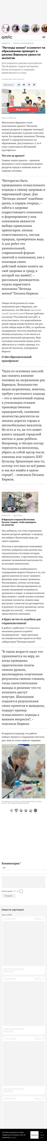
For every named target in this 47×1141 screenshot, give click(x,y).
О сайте (4, 1102)
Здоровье (17, 515)
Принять (34, 1135)
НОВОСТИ (6, 43)
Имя (4, 868)
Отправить (9, 896)
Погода (4, 1099)
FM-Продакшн (6, 1090)
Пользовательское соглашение (12, 1093)
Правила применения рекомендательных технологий (20, 1111)
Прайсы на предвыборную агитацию (14, 1104)
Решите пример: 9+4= (10, 891)
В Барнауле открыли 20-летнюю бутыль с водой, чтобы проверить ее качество (19, 522)
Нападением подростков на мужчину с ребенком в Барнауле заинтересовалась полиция (22, 925)
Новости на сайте (8, 1087)
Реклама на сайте (8, 1096)
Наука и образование (23, 43)
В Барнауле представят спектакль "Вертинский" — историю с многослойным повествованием (21, 991)
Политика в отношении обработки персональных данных (21, 1114)
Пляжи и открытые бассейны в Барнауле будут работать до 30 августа (23, 1027)
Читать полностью (23, 979)
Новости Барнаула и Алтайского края (14, 1107)
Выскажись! (8, 85)
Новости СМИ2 (7, 915)
